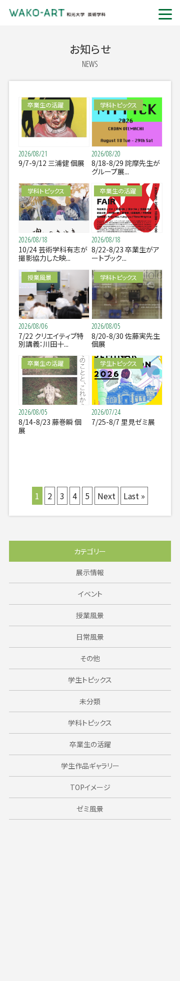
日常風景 (90, 637)
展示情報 (90, 572)
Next (107, 496)
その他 (90, 658)
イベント (90, 594)
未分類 (90, 701)
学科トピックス (90, 723)
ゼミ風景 (90, 809)
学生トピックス (90, 680)
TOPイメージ (90, 787)
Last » (134, 496)
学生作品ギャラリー (90, 766)
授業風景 (90, 615)
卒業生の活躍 (90, 744)
